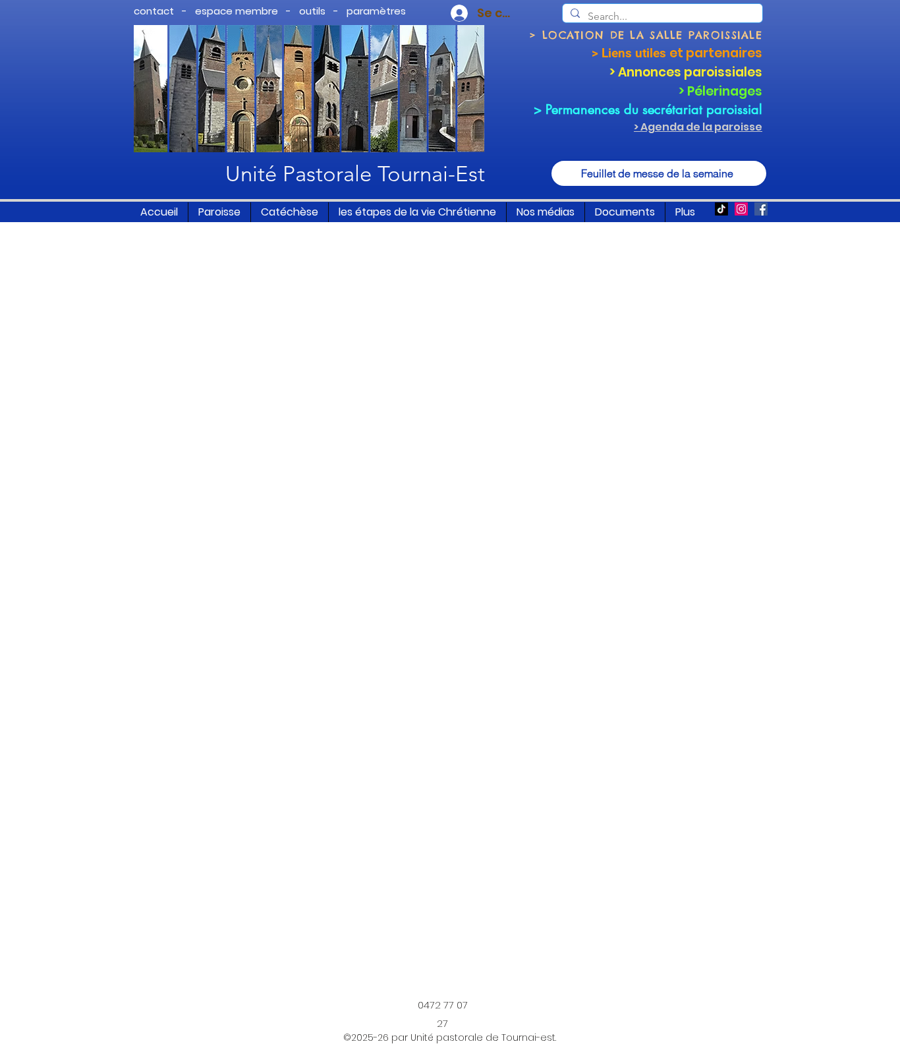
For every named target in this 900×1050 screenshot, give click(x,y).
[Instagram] (741, 209)
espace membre (236, 11)
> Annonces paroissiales (685, 72)
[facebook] (761, 209)
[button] (219, 212)
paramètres (376, 11)
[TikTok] (721, 209)
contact (154, 11)
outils (312, 11)
